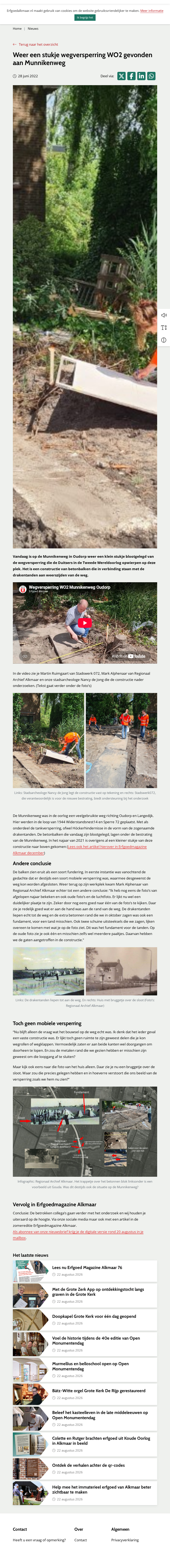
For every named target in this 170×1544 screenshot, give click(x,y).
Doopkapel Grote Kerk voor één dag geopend (94, 1316)
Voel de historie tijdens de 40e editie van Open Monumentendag (96, 1340)
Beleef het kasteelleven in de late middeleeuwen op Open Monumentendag (100, 1415)
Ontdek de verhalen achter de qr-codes (88, 1465)
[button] (164, 315)
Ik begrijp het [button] (85, 17)
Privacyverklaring (125, 1540)
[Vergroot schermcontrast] (164, 340)
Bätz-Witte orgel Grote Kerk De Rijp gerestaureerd (99, 1390)
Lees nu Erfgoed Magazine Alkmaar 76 (87, 1267)
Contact (80, 1540)
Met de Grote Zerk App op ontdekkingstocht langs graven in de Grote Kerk (98, 1292)
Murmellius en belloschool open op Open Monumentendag (90, 1366)
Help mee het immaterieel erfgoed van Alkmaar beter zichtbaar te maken (101, 1489)
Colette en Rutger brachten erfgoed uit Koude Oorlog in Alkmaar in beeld (101, 1441)
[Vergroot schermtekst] (164, 327)
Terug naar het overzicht (38, 44)
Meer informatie (151, 11)
